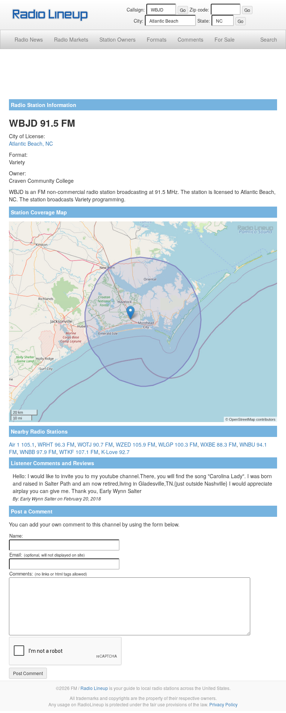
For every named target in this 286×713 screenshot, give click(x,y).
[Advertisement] (143, 76)
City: (138, 20)
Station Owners (117, 39)
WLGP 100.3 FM (177, 444)
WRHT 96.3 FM (56, 444)
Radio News (29, 39)
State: (203, 20)
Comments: (48, 573)
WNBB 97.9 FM (38, 452)
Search (268, 39)
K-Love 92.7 (115, 452)
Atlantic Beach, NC (31, 143)
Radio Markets (71, 39)
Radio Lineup (94, 688)
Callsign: (136, 9)
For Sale (224, 39)
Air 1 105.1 (22, 444)
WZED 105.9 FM (135, 444)
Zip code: (199, 9)
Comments (190, 39)
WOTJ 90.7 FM (95, 444)
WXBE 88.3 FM (218, 444)
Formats (156, 39)
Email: (47, 554)
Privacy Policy (223, 704)
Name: (16, 535)
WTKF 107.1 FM (78, 452)
